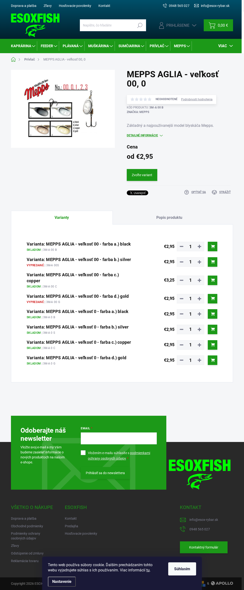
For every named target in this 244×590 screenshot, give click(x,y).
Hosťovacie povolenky (75, 6)
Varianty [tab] (62, 217)
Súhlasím (182, 569)
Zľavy (48, 6)
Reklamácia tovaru (25, 561)
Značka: (138, 112)
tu (148, 570)
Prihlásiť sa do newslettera (105, 473)
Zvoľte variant (142, 175)
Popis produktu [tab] (169, 217)
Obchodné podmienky (27, 526)
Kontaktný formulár (203, 547)
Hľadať (140, 25)
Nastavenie (61, 581)
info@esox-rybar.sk (203, 520)
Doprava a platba (23, 6)
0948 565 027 (199, 529)
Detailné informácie (142, 135)
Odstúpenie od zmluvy (27, 553)
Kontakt (104, 6)
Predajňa (71, 526)
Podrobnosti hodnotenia (197, 99)
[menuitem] (23, 46)
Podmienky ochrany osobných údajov (25, 536)
